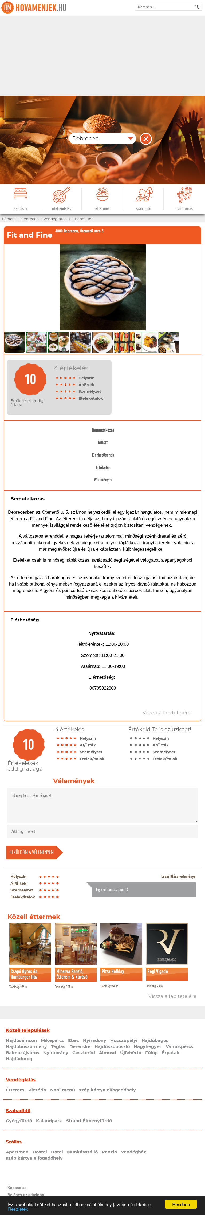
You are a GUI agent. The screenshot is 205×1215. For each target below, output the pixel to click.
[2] (61, 378)
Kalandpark (49, 1121)
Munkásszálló (82, 1152)
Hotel (57, 1152)
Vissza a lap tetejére (172, 996)
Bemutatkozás (103, 430)
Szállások (20, 208)
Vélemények (103, 479)
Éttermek (102, 208)
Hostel (40, 1152)
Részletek (18, 1208)
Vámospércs (179, 1047)
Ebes (73, 1040)
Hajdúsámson (21, 1040)
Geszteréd (83, 1053)
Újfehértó (130, 1053)
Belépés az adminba (25, 1195)
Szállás (14, 1142)
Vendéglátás (21, 1080)
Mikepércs (52, 1040)
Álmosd (107, 1053)
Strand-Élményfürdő (89, 1121)
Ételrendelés (61, 208)
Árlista (103, 442)
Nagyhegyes (148, 1047)
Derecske (79, 1047)
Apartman (17, 1152)
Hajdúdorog (19, 1059)
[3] (66, 378)
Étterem (15, 1090)
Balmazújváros (22, 1053)
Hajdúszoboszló (112, 1047)
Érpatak (171, 1053)
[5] (74, 378)
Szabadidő (143, 208)
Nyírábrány (55, 1053)
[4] (70, 378)
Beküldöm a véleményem (31, 852)
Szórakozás (184, 208)
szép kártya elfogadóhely (107, 1090)
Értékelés (103, 467)
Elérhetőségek (103, 455)
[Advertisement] (102, 55)
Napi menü (62, 1090)
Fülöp (151, 1053)
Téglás (58, 1047)
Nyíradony (94, 1040)
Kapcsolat (16, 1187)
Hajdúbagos (154, 1040)
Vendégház (133, 1152)
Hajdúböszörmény (26, 1047)
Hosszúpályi (123, 1040)
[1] (57, 378)
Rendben (181, 1204)
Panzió (109, 1152)
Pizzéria (37, 1090)
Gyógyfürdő (19, 1121)
